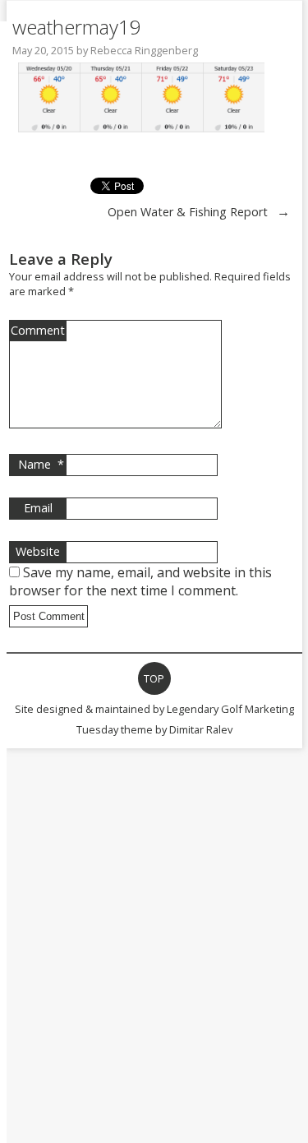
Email (38, 508)
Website (38, 551)
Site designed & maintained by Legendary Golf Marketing (154, 708)
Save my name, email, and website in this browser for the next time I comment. (140, 581)
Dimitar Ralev (200, 729)
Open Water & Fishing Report (188, 212)
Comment (38, 330)
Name (41, 464)
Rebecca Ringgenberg (144, 50)
